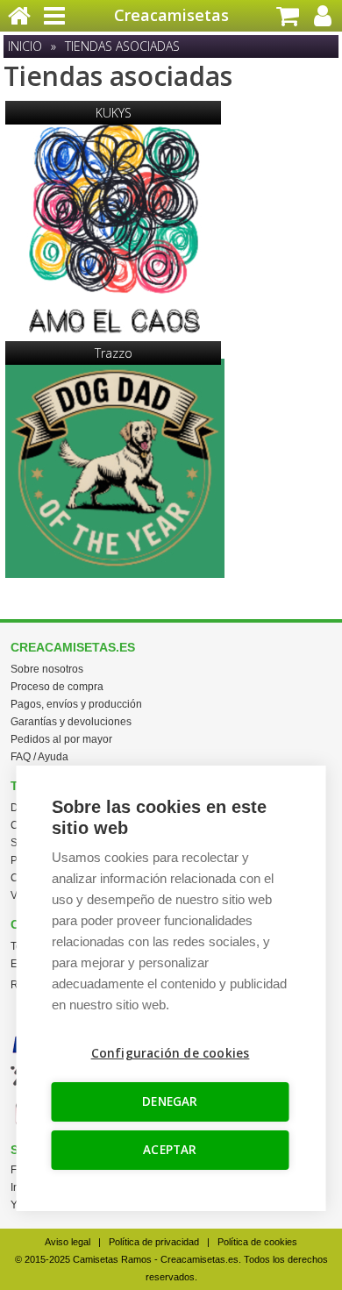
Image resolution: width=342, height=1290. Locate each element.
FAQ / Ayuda (39, 757)
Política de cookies (257, 1242)
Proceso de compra (57, 687)
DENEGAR (169, 1101)
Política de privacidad (154, 1242)
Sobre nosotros (47, 669)
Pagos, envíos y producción (76, 704)
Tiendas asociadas (122, 46)
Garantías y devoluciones (71, 722)
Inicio (25, 46)
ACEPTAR (169, 1150)
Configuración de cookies (170, 1053)
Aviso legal (67, 1242)
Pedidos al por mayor (61, 739)
